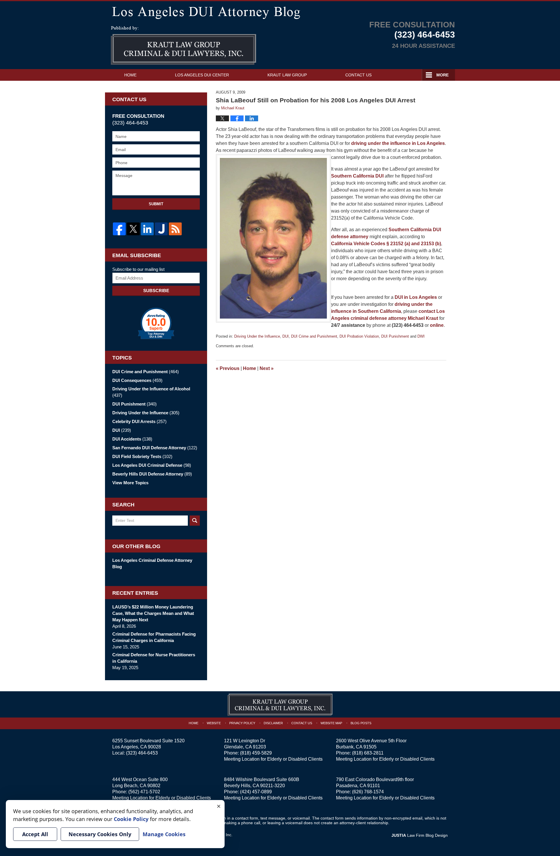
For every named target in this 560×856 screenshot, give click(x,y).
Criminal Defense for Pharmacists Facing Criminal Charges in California (154, 637)
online (437, 325)
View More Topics (130, 482)
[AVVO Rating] (156, 323)
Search (195, 520)
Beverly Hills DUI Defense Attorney (152, 473)
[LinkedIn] (147, 228)
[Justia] (161, 228)
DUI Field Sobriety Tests (142, 456)
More (442, 75)
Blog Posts (361, 723)
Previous (227, 368)
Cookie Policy (131, 818)
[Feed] (175, 228)
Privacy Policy (242, 723)
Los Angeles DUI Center (202, 75)
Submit (156, 204)
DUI (285, 336)
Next (267, 368)
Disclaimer (273, 723)
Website (214, 723)
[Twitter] (133, 228)
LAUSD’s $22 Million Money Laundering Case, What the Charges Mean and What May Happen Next (153, 613)
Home (130, 75)
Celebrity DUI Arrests (139, 421)
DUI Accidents (132, 438)
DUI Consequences (137, 380)
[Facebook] (119, 228)
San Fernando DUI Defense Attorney (154, 447)
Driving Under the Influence (257, 336)
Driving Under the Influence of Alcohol (151, 392)
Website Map (331, 723)
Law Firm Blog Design (419, 835)
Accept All (35, 834)
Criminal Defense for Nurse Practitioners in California (153, 658)
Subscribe (156, 290)
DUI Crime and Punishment (314, 336)
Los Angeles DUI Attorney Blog (183, 45)
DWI (421, 336)
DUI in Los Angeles (416, 297)
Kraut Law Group (287, 75)
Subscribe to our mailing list (138, 269)
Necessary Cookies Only (100, 834)
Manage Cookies (164, 834)
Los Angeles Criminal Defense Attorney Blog (152, 563)
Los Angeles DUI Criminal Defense (151, 465)
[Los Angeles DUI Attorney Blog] (280, 11)
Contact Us (358, 75)
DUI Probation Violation (359, 336)
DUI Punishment (395, 336)
